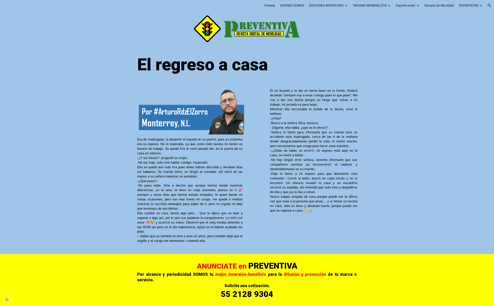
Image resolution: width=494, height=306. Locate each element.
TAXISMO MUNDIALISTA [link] (370, 5)
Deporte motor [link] (405, 5)
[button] (489, 5)
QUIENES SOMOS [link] (292, 5)
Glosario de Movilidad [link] (439, 5)
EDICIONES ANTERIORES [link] (326, 5)
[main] (247, 64)
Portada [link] (269, 5)
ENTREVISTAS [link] (468, 5)
